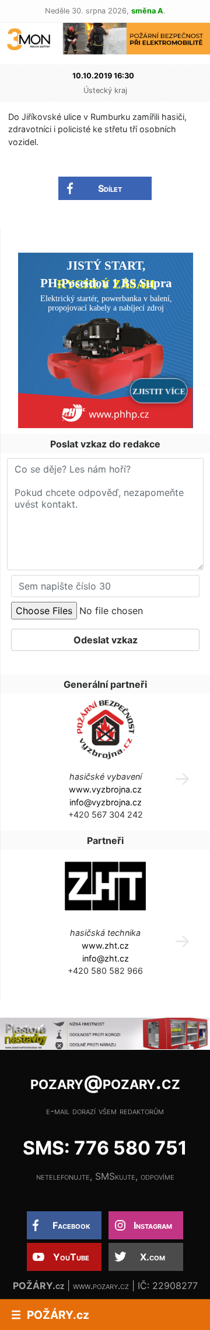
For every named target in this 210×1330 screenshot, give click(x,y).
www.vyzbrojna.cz (105, 789)
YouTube (71, 1257)
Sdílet (110, 188)
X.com (152, 1257)
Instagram (153, 1225)
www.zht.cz (105, 945)
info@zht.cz (105, 958)
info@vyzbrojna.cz (105, 802)
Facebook (71, 1225)
